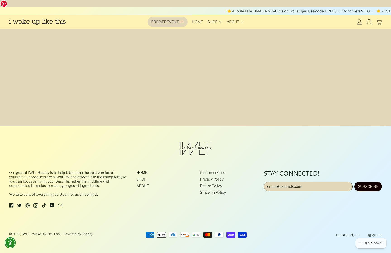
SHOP (141, 179)
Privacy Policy (212, 179)
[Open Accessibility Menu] (10, 242)
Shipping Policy (213, 192)
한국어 (372, 235)
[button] (369, 22)
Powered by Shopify (78, 234)
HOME (197, 22)
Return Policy (211, 186)
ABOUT (142, 186)
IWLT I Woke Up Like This (41, 234)
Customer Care (212, 173)
